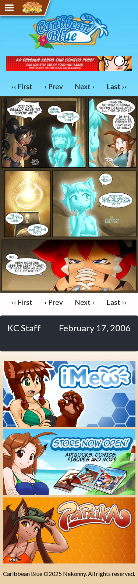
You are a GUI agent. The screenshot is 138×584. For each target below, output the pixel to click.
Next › (84, 86)
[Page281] (69, 289)
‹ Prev (54, 86)
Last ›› (116, 86)
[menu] (9, 8)
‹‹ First (22, 86)
